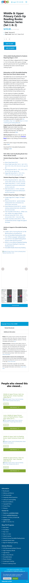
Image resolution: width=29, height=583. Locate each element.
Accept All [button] (15, 578)
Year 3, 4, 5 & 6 (7, 534)
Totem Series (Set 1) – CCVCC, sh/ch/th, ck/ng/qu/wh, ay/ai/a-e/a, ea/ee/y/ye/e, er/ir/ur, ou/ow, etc (15, 185)
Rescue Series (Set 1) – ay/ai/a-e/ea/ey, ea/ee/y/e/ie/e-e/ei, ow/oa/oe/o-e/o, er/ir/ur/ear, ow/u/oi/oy (15, 202)
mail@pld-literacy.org (11, 515)
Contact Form (6, 519)
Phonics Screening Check (9, 563)
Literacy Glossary (7, 546)
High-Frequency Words (9, 550)
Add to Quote (10, 48)
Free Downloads (7, 495)
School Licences (7, 536)
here (15, 341)
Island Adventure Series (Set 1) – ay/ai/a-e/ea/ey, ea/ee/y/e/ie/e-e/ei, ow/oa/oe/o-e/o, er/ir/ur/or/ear (15, 208)
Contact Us (5, 510)
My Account (6, 491)
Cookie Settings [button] (7, 578)
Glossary (5, 508)
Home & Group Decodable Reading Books (14, 538)
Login (14, 2)
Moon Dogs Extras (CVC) (11, 162)
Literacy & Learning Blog (9, 499)
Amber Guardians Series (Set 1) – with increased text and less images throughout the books (16, 220)
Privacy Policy (6, 506)
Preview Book (15, 305)
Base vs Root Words (8, 555)
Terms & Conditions (8, 501)
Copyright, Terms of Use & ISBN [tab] (9, 324)
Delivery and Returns (8, 493)
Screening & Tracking (8, 561)
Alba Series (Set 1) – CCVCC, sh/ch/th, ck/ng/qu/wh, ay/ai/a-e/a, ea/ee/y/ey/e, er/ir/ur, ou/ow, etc (15, 190)
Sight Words (6, 552)
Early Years (6, 527)
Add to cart (9, 43)
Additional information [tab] (9, 332)
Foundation (6, 529)
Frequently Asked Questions (10, 497)
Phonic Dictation (7, 559)
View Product (14, 407)
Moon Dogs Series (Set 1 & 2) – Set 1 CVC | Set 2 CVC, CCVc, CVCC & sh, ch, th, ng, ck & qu (16, 165)
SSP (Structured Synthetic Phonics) (12, 548)
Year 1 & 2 (5, 531)
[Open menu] (26, 2)
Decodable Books (7, 557)
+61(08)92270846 (13, 513)
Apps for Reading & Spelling (10, 542)
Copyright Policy (7, 504)
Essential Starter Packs (8, 540)
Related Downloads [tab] (9, 328)
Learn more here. (6, 354)
